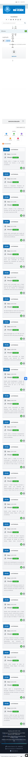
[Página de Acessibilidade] (20, 20)
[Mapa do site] (18, 20)
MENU (4, 31)
